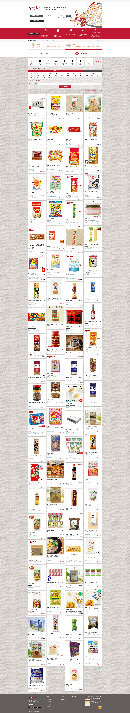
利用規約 (49, 703)
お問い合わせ (49, 701)
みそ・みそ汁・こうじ (33, 113)
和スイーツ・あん (70, 113)
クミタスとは (67, 10)
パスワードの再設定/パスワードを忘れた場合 (66, 17)
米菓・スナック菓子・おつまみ (35, 139)
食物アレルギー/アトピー (52, 708)
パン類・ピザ (69, 403)
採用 (62, 698)
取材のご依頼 (63, 699)
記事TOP (49, 696)
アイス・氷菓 (31, 247)
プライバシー (49, 704)
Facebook (74, 696)
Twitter (73, 698)
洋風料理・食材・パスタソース (91, 375)
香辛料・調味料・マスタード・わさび (93, 270)
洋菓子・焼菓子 (50, 139)
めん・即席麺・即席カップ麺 (91, 139)
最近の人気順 (98, 90)
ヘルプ (48, 706)
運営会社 (63, 696)
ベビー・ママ (50, 113)
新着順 (86, 90)
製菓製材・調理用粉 (32, 219)
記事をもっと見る (99, 40)
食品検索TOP (49, 698)
